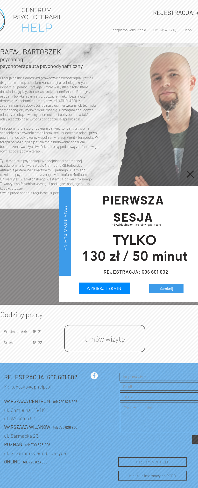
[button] (190, 174)
